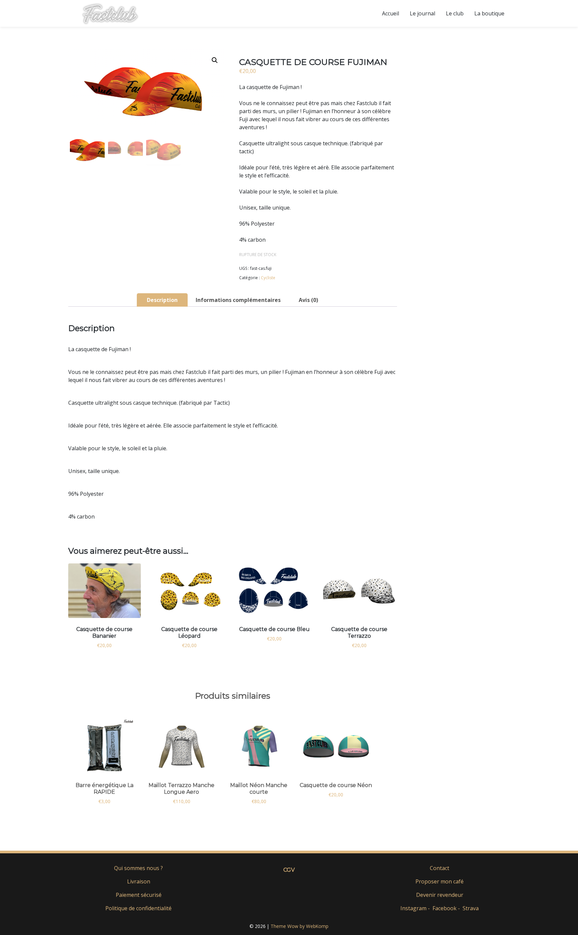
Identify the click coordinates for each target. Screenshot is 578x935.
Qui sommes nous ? (138, 868)
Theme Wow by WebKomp (299, 926)
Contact (439, 868)
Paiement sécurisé (139, 895)
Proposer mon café (439, 881)
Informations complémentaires (238, 300)
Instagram (413, 908)
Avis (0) (308, 300)
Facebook (444, 908)
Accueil (390, 13)
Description (162, 300)
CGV (289, 870)
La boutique (489, 13)
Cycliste (268, 278)
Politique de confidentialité (138, 908)
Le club (455, 13)
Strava (471, 908)
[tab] (162, 300)
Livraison (138, 881)
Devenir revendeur (439, 895)
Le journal (422, 13)
